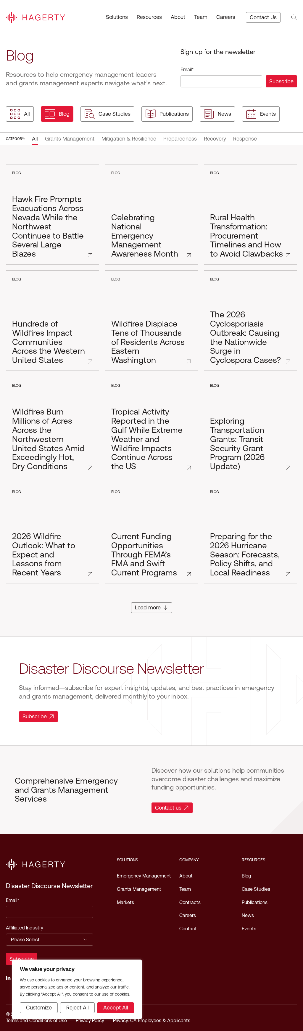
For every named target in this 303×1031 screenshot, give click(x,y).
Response (245, 139)
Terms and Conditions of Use (36, 1020)
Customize (39, 1007)
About (178, 17)
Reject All (77, 1007)
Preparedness (180, 139)
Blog (64, 114)
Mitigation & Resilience (128, 139)
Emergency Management (144, 876)
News (224, 114)
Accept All (115, 1007)
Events (268, 114)
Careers (225, 17)
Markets (125, 902)
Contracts (190, 902)
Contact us (168, 808)
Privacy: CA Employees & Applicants (151, 1020)
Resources (149, 17)
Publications (174, 114)
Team (200, 17)
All (27, 114)
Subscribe (34, 716)
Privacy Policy (90, 1020)
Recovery (215, 139)
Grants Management (69, 139)
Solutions (117, 17)
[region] (77, 989)
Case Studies (114, 114)
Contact (188, 929)
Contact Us (263, 17)
